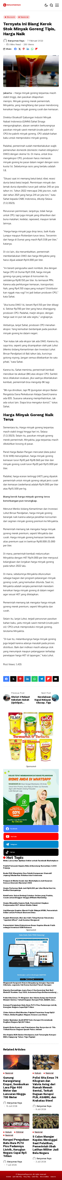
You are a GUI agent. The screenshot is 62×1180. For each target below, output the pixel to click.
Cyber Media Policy (17, 1176)
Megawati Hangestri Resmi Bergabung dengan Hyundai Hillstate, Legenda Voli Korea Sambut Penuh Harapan (28, 984)
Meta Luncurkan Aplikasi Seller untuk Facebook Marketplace (30, 861)
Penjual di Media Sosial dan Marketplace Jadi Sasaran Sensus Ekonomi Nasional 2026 (27, 882)
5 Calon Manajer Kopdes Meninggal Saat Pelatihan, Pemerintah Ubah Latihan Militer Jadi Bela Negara (45, 1145)
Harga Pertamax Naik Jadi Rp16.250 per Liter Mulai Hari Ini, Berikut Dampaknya (29, 889)
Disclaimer (8, 1176)
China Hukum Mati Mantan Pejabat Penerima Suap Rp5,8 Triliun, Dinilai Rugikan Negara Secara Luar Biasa (28, 1013)
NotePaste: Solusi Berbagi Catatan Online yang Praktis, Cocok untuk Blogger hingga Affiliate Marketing (28, 897)
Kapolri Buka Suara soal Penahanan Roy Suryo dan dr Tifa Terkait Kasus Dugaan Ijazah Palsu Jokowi (29, 1028)
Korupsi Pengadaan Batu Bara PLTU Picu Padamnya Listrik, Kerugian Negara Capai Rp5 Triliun (30, 1006)
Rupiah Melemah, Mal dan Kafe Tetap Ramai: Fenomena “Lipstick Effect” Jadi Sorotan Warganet (28, 919)
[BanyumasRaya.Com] (12, 5)
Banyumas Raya (16, 40)
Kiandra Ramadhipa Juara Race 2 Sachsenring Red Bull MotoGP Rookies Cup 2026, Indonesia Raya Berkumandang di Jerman (31, 991)
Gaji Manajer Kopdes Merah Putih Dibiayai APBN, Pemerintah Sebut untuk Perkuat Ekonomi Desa (30, 911)
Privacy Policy (26, 1176)
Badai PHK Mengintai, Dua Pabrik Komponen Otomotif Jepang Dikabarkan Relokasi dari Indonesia (27, 874)
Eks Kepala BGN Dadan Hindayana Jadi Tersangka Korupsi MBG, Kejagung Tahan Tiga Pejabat (29, 1036)
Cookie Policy (35, 1176)
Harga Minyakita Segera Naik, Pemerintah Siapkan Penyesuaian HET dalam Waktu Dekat (26, 904)
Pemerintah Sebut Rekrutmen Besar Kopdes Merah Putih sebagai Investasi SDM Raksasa (29, 926)
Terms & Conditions (44, 1176)
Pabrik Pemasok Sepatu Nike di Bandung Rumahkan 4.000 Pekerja (30, 867)
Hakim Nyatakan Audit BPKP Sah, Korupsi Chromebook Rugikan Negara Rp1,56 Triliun (27, 1021)
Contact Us (53, 1176)
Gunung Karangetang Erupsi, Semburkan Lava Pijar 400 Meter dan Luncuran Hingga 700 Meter (16, 1087)
